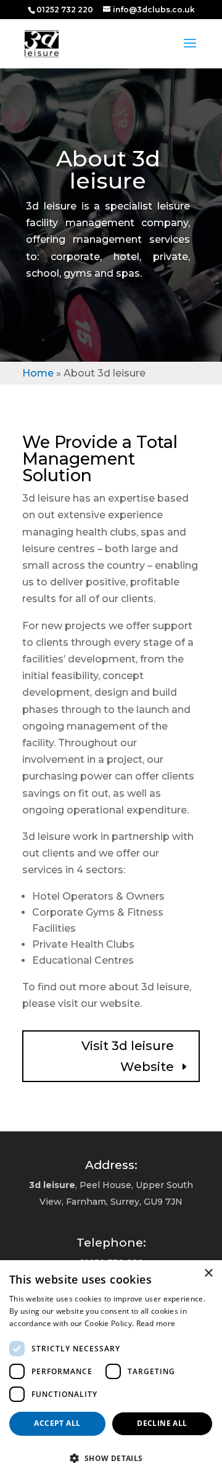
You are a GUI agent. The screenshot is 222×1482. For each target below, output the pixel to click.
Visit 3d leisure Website (127, 1056)
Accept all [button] (57, 1423)
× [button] (208, 1273)
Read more (156, 1323)
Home (38, 373)
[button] (111, 1458)
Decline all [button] (162, 1423)
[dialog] (111, 1371)
